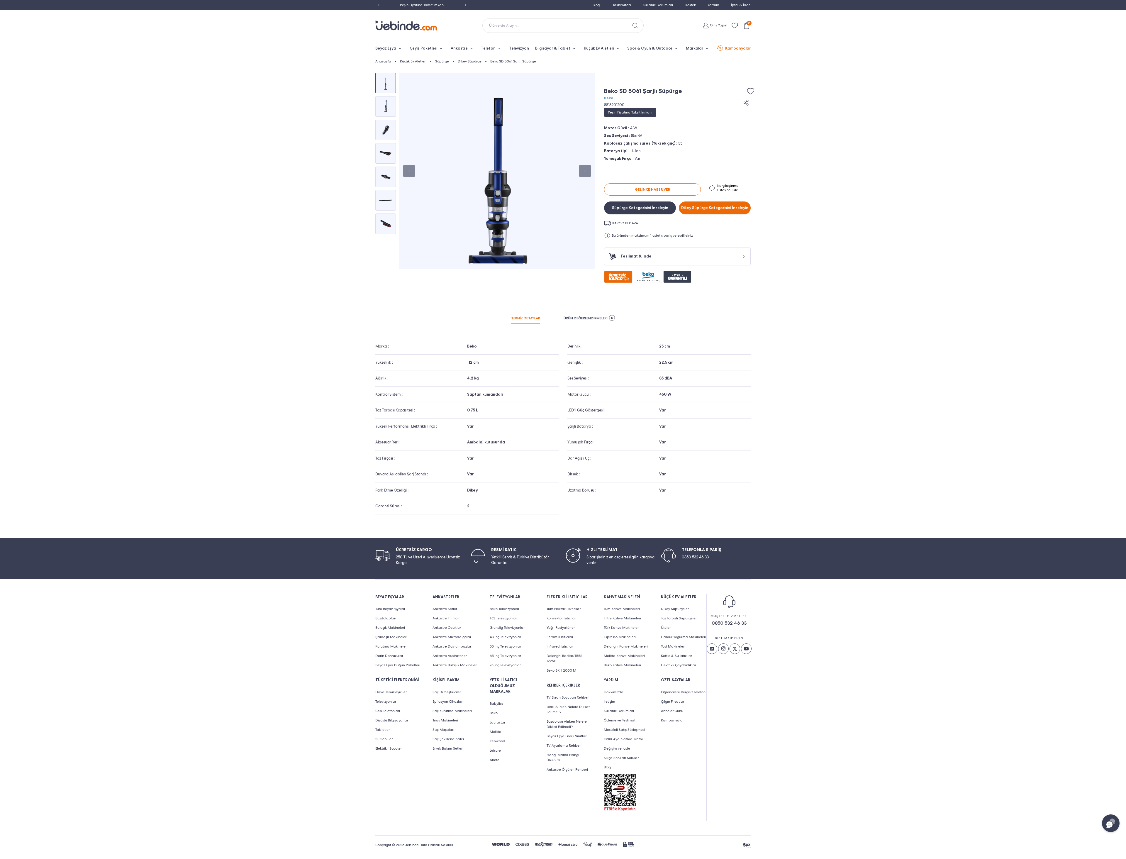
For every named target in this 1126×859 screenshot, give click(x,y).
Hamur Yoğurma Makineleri (683, 637)
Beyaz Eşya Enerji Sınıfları (567, 736)
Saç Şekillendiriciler (448, 739)
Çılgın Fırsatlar (672, 701)
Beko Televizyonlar (504, 608)
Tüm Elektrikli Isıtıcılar (564, 608)
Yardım (713, 5)
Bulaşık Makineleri (390, 627)
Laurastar (497, 722)
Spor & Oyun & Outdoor (649, 48)
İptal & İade (741, 5)
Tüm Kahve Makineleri (622, 608)
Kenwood (497, 741)
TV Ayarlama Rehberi (564, 745)
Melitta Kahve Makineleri (624, 655)
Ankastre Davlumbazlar (452, 646)
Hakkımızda (621, 5)
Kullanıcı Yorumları (658, 5)
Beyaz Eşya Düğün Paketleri (397, 665)
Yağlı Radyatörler (561, 627)
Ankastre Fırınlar (446, 618)
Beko (608, 98)
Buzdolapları (385, 618)
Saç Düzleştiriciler (447, 692)
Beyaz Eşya (385, 48)
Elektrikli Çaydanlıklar (678, 665)
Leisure (495, 750)
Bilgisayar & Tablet (552, 48)
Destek (690, 5)
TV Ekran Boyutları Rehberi (568, 697)
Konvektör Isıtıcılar (561, 618)
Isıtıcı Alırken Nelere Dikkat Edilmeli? (568, 709)
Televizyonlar (385, 701)
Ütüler (666, 627)
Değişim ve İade (617, 748)
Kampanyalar (738, 48)
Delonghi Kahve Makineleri (626, 646)
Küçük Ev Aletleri (599, 48)
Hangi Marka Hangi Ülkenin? (563, 758)
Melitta (495, 731)
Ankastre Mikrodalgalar (452, 637)
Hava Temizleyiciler (391, 692)
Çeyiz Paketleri (423, 48)
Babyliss (496, 703)
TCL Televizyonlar (503, 618)
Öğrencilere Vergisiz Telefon (683, 692)
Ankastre (459, 48)
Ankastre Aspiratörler (450, 655)
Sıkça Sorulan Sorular (621, 757)
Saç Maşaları (443, 729)
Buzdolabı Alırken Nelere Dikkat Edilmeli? (567, 724)
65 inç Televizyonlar (505, 655)
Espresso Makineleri (620, 637)
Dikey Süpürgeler (675, 608)
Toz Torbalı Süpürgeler (679, 618)
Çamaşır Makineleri (391, 637)
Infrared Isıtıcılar (560, 646)
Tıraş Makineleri (445, 720)
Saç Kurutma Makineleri (452, 711)
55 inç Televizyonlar (505, 646)
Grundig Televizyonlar (507, 627)
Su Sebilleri (384, 739)
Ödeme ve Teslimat (619, 720)
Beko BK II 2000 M (561, 670)
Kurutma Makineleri (391, 646)
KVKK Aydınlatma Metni (623, 739)
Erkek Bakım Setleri (448, 748)
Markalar (694, 48)
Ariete (494, 760)
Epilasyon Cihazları (448, 701)
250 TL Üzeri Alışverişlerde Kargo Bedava (422, 5)
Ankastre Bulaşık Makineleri (455, 665)
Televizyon (519, 48)
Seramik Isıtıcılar (560, 637)
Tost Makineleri (673, 646)
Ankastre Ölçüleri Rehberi (567, 769)
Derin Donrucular (389, 655)
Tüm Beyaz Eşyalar (390, 608)
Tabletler (382, 729)
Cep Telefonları (387, 711)
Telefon (488, 48)
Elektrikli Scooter (388, 748)
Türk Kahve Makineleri (622, 627)
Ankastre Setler (445, 608)
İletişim (609, 701)
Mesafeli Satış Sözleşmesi (624, 729)
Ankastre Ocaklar (447, 627)
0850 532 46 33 (729, 623)
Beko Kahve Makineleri (622, 665)
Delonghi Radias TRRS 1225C (564, 658)
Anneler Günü (672, 711)
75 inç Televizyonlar (505, 665)
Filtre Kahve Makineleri (622, 618)
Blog (596, 5)
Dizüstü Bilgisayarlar (391, 720)
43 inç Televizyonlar (505, 637)
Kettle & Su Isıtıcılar (676, 655)
